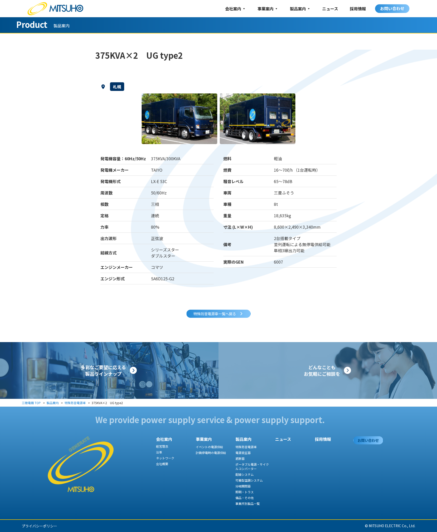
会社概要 (162, 464)
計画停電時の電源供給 (211, 452)
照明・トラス (244, 492)
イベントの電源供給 (209, 447)
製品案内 (298, 9)
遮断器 (240, 458)
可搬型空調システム (249, 480)
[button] (218, 314)
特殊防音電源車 (246, 447)
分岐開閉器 (243, 486)
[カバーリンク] (109, 370)
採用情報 (358, 9)
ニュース (330, 9)
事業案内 (265, 9)
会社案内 (233, 9)
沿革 (159, 452)
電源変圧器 (243, 452)
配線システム (244, 474)
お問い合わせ (392, 8)
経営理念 (162, 446)
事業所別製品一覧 (247, 503)
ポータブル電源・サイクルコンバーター (252, 466)
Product (31, 24)
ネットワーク (165, 458)
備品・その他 (244, 498)
